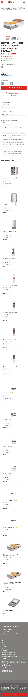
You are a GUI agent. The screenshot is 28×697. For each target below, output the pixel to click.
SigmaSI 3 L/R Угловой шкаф (9, 231)
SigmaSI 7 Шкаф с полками (8, 339)
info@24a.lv (22, 155)
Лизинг (3, 644)
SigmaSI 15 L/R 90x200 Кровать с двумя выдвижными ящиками (11, 554)
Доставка (4, 640)
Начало (2, 7)
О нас (3, 648)
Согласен (14, 694)
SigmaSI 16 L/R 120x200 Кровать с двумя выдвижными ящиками (13, 9)
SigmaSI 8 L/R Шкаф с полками (9, 366)
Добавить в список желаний (15, 94)
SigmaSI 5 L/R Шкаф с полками (9, 285)
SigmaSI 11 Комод (7, 446)
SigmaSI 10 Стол (6, 419)
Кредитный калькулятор (7, 56)
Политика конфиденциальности (9, 652)
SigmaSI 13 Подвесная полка (9, 500)
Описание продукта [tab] (7, 111)
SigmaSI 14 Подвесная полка (9, 527)
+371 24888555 (8, 629)
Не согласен (14, 692)
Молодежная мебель (10, 7)
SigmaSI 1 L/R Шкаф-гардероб (9, 177)
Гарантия (4, 646)
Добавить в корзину (15, 88)
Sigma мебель (14, 8)
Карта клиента (5, 650)
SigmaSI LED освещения (8, 610)
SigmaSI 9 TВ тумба (7, 392)
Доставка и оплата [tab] (7, 114)
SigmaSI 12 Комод (7, 473)
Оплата (3, 642)
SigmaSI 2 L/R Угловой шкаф (9, 204)
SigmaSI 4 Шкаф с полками (8, 258)
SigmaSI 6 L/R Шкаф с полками (9, 312)
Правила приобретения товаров (9, 654)
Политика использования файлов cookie (11, 656)
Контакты (4, 638)
